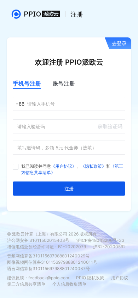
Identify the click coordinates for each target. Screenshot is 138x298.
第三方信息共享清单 (26, 284)
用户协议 (119, 277)
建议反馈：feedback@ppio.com (38, 277)
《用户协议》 (63, 166)
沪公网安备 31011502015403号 (38, 240)
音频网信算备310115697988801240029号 (48, 255)
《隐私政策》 (93, 166)
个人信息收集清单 (69, 284)
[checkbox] (15, 166)
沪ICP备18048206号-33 (100, 240)
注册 (69, 188)
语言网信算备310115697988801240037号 (48, 268)
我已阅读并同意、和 (72, 169)
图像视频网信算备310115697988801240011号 (52, 262)
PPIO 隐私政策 (90, 277)
